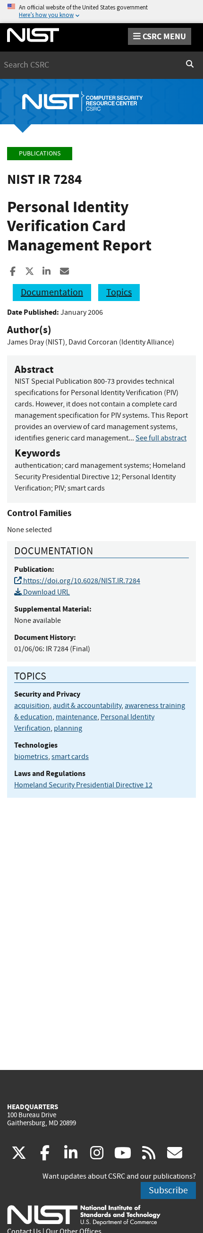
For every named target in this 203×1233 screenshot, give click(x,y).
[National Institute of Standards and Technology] (84, 1214)
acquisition (32, 705)
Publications (39, 153)
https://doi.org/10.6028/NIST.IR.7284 (81, 581)
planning (68, 728)
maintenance (76, 717)
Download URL (46, 592)
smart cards (70, 756)
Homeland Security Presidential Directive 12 (83, 785)
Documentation (52, 292)
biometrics (31, 756)
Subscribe (168, 1190)
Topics (119, 292)
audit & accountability (87, 705)
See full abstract (160, 438)
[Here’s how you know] (101, 11)
